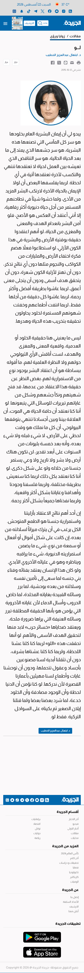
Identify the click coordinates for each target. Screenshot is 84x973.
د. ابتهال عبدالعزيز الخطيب (55, 730)
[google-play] (42, 935)
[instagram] (63, 11)
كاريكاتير (74, 877)
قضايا (76, 867)
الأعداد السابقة (71, 901)
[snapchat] (21, 11)
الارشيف (29, 23)
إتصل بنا (74, 897)
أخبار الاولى (73, 828)
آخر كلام (74, 858)
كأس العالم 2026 (70, 853)
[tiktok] (29, 11)
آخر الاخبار (74, 819)
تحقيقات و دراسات (69, 862)
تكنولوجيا (74, 872)
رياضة (37, 838)
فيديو (76, 823)
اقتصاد (36, 823)
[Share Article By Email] (72, 62)
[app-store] (42, 950)
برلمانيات (35, 819)
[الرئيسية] (72, 23)
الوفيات (74, 881)
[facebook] (49, 11)
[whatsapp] (14, 11)
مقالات (75, 833)
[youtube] (57, 11)
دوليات (36, 833)
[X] (42, 11)
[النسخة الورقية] (17, 23)
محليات (75, 838)
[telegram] (35, 11)
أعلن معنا (73, 911)
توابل (37, 828)
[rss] (70, 11)
